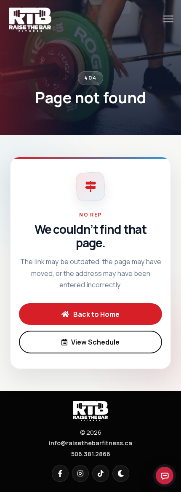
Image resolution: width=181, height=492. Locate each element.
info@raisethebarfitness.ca (90, 443)
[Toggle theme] (120, 473)
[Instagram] (80, 473)
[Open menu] (168, 19)
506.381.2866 (90, 454)
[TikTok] (100, 473)
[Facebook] (60, 473)
